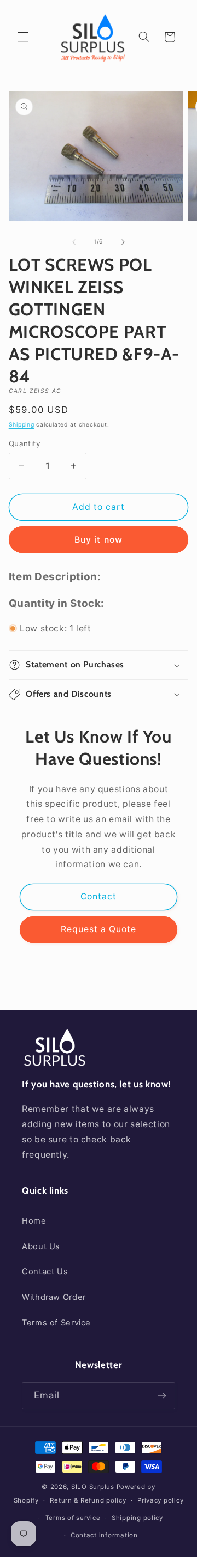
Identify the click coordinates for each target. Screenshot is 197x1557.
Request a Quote (99, 929)
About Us (41, 1246)
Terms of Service (56, 1323)
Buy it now (98, 539)
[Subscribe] (162, 1395)
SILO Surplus (92, 1487)
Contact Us (45, 1271)
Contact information (104, 1535)
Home (34, 1221)
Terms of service (73, 1518)
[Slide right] (123, 242)
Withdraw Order (54, 1297)
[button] (23, 37)
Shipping (21, 424)
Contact (98, 896)
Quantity (24, 443)
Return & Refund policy (88, 1500)
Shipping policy (137, 1518)
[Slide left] (74, 242)
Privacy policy (160, 1500)
